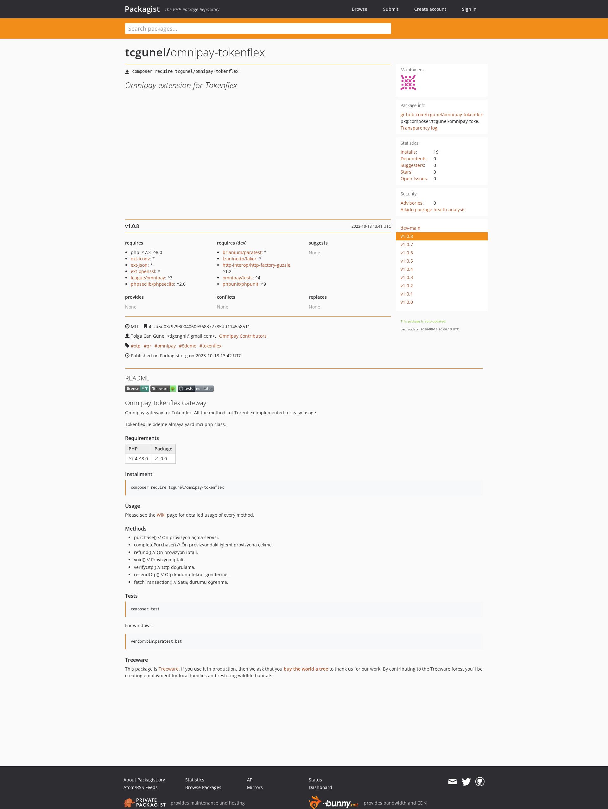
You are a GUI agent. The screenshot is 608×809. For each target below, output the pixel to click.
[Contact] (452, 781)
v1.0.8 (407, 236)
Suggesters (412, 165)
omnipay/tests (238, 278)
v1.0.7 (407, 244)
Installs (408, 152)
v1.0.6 (407, 253)
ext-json (139, 265)
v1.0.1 (407, 294)
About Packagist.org (144, 780)
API (250, 780)
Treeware (169, 669)
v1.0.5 (407, 261)
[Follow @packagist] (466, 781)
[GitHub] (479, 781)
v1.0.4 (407, 269)
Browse (359, 9)
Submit (390, 9)
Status (315, 780)
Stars (406, 172)
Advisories (411, 203)
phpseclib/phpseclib (152, 284)
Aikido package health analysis (433, 210)
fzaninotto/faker (239, 259)
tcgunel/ (147, 52)
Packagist (142, 9)
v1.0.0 (407, 302)
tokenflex (211, 346)
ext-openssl (143, 271)
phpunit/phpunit (240, 284)
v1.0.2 (407, 286)
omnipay (166, 346)
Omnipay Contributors (243, 336)
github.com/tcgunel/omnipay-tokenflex (442, 114)
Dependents (414, 159)
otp (137, 346)
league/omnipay (148, 278)
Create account (430, 9)
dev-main (411, 228)
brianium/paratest (242, 252)
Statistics (194, 780)
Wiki (161, 515)
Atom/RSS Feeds (141, 787)
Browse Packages (203, 787)
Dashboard (320, 787)
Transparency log (419, 128)
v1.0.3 (407, 277)
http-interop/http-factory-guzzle (256, 265)
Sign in (469, 9)
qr (149, 346)
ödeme (189, 346)
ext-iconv (140, 259)
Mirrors (255, 787)
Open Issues (414, 178)
